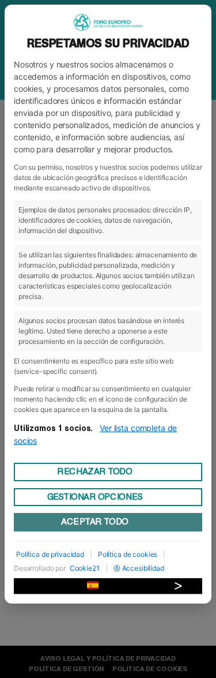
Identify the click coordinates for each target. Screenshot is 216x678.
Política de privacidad (50, 554)
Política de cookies (127, 554)
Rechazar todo (94, 471)
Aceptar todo (94, 521)
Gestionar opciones (95, 497)
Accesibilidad (143, 568)
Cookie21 (85, 568)
